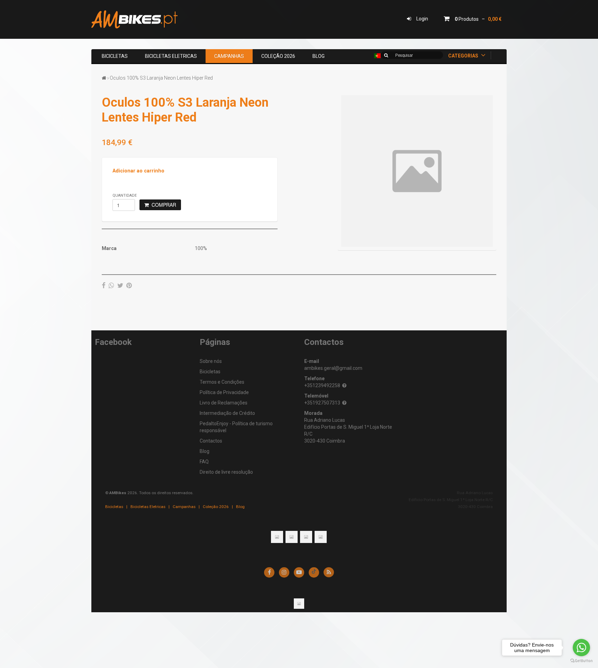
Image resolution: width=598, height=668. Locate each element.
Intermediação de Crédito (227, 413)
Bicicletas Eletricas (171, 56)
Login (419, 18)
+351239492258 (322, 385)
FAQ (204, 461)
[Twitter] (120, 285)
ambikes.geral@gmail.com (333, 368)
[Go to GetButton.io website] (581, 661)
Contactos (211, 441)
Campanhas (229, 56)
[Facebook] (104, 285)
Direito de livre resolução (226, 472)
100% (201, 248)
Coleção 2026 (278, 56)
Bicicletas (115, 56)
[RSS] (329, 572)
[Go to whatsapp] (581, 647)
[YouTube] (299, 572)
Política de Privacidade (224, 392)
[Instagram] (284, 572)
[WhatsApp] (111, 285)
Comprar (162, 204)
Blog (318, 56)
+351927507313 (322, 403)
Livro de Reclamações (223, 403)
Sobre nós (211, 361)
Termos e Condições (222, 382)
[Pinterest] (129, 285)
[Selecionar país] (377, 56)
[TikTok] (314, 572)
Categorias (463, 56)
